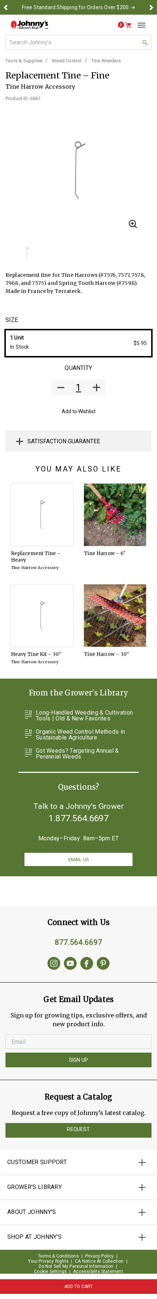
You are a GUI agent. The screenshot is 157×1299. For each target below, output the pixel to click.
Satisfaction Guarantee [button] (63, 441)
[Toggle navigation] (138, 25)
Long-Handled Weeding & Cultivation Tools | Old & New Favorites (84, 716)
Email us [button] (78, 859)
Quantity (78, 367)
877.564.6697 (78, 942)
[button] (6, 7)
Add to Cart (78, 1286)
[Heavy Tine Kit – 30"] (42, 615)
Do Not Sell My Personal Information (76, 1266)
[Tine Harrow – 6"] (115, 515)
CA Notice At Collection (99, 1261)
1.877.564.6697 (78, 818)
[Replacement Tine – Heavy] (42, 515)
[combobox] (78, 42)
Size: (12, 319)
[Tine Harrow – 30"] (115, 615)
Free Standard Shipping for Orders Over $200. (76, 7)
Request (78, 1129)
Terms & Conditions (58, 1256)
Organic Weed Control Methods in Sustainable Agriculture (80, 735)
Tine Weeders (106, 60)
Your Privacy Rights (48, 1261)
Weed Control (66, 60)
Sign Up (78, 1060)
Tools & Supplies (23, 60)
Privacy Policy (99, 1256)
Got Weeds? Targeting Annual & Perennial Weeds (77, 754)
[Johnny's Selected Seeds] (29, 24)
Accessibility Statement (98, 1271)
